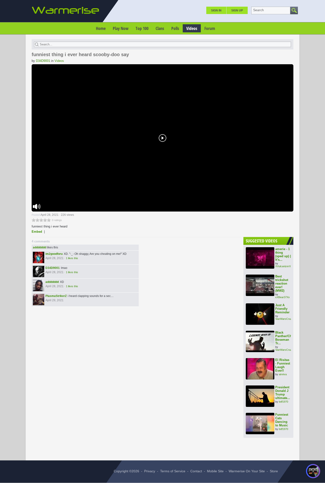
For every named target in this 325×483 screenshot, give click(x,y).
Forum (209, 28)
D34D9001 (43, 61)
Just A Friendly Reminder (282, 308)
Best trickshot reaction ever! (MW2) (281, 283)
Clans (160, 28)
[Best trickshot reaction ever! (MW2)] (260, 285)
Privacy (149, 471)
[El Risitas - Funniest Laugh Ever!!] (260, 369)
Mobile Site (215, 471)
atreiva (283, 374)
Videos (191, 28)
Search (258, 10)
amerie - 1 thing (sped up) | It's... (283, 254)
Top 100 (142, 28)
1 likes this (72, 258)
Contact (196, 471)
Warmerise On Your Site (247, 471)
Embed (37, 231)
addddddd (39, 247)
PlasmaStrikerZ (56, 296)
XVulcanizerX (283, 266)
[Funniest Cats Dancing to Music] (260, 423)
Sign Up (237, 10)
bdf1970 (283, 401)
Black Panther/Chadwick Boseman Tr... (288, 338)
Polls (175, 28)
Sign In (216, 10)
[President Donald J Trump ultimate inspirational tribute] (260, 396)
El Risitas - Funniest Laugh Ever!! (282, 365)
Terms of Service (172, 471)
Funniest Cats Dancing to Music (281, 420)
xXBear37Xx (282, 297)
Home (101, 28)
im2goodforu (54, 254)
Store (274, 471)
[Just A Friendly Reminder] (260, 314)
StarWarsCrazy (284, 318)
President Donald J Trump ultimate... (282, 392)
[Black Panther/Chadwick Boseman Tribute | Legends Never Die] (260, 341)
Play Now (120, 28)
